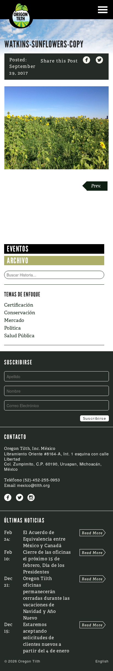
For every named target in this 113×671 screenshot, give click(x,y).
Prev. (96, 186)
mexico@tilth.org (33, 485)
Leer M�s (93, 532)
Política (12, 328)
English (102, 661)
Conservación (19, 312)
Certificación (18, 305)
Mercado (14, 320)
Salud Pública (19, 335)
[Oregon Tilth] (21, 15)
